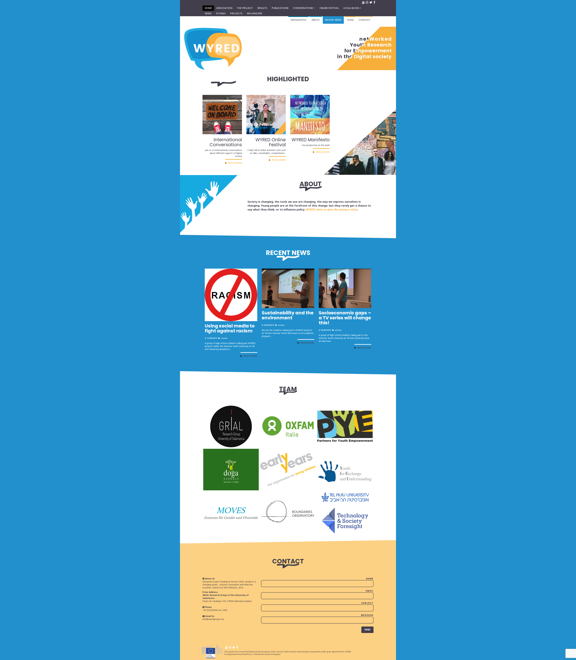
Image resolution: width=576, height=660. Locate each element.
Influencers (254, 13)
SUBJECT (367, 602)
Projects (236, 13)
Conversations (303, 8)
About (316, 20)
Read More (235, 163)
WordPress (247, 654)
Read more (250, 356)
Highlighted (298, 20)
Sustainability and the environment (288, 315)
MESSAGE (367, 615)
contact (364, 20)
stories (224, 338)
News (208, 13)
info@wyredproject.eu (213, 619)
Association (224, 8)
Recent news (333, 20)
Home (208, 8)
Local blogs (351, 8)
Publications (280, 8)
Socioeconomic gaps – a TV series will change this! (345, 318)
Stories (221, 13)
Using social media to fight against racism (230, 328)
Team (350, 20)
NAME (370, 578)
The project (245, 8)
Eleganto (277, 654)
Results (262, 8)
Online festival (329, 8)
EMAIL (370, 590)
